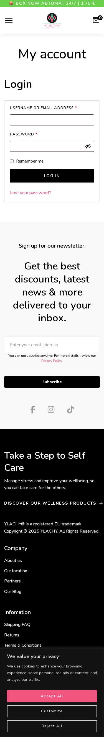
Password (34, 134)
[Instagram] (51, 410)
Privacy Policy (51, 361)
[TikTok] (70, 410)
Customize (52, 711)
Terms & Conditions (23, 645)
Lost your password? (30, 193)
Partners (12, 581)
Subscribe (52, 381)
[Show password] (88, 146)
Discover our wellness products (51, 503)
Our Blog (12, 592)
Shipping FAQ (17, 625)
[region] (52, 692)
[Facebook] (32, 410)
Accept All (52, 696)
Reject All (52, 726)
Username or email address (52, 108)
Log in (52, 176)
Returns (11, 635)
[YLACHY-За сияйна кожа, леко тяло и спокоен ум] (52, 20)
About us (13, 561)
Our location (15, 571)
